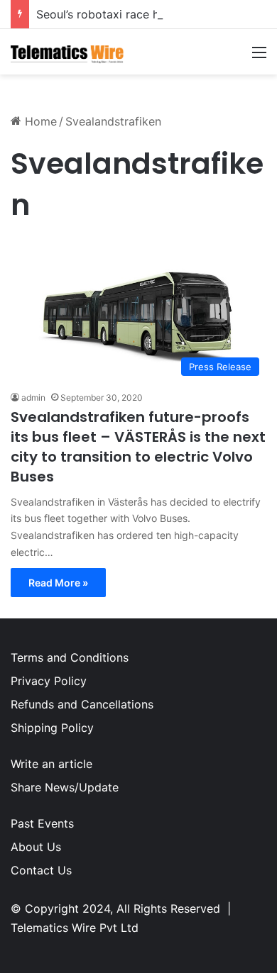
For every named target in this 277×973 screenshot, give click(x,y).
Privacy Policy (49, 681)
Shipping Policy (52, 728)
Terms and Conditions (70, 657)
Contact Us (41, 870)
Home (39, 121)
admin (33, 397)
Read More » (58, 583)
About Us (36, 847)
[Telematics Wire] (67, 52)
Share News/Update (65, 787)
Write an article (51, 764)
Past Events (42, 823)
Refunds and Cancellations (82, 704)
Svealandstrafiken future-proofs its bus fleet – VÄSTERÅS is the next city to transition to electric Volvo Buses (138, 446)
